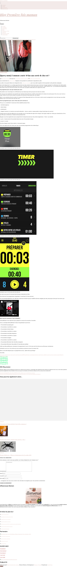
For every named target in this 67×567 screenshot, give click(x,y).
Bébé (3, 29)
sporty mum (5, 356)
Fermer (2, 24)
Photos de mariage (3, 543)
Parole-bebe (5, 34)
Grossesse (4, 27)
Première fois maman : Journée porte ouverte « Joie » (12, 439)
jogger (33, 354)
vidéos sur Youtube (26, 83)
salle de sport (12, 80)
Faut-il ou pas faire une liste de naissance (6, 526)
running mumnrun (54, 354)
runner (48, 354)
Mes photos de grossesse (4, 541)
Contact (4, 5)
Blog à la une (5, 8)
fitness (25, 354)
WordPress (49, 564)
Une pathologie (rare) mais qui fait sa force (7, 516)
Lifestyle (4, 32)
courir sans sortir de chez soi (14, 354)
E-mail (1, 476)
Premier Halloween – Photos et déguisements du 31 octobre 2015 (15, 455)
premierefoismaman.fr (12, 559)
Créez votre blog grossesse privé (5, 536)
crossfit (22, 354)
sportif (59, 354)
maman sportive (38, 354)
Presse (3, 6)
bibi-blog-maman (6, 78)
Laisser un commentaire (34, 78)
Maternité (4, 28)
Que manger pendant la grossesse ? (6, 521)
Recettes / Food (5, 33)
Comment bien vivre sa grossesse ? (6, 519)
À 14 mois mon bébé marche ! (5, 528)
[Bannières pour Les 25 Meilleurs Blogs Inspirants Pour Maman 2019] (15, 534)
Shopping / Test (5, 31)
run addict (44, 354)
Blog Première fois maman (18, 15)
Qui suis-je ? (4, 7)
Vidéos (5, 72)
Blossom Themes (37, 564)
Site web (2, 478)
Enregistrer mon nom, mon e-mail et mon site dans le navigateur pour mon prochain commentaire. (23, 480)
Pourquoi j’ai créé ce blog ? (5, 514)
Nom (1, 473)
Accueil (3, 26)
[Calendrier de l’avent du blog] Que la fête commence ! (13, 424)
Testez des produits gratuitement (5, 538)
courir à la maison (4, 354)
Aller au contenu (3, 0)
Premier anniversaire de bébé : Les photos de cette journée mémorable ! (11, 524)
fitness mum (29, 354)
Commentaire (3, 471)
